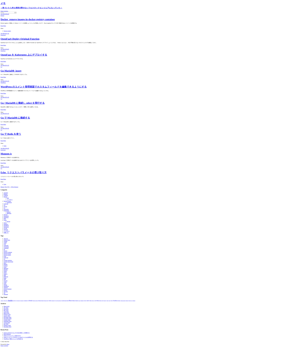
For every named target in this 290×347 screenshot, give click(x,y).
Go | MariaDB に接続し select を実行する (23, 103)
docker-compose (7, 289)
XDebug (6, 287)
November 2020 (7, 318)
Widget (5, 284)
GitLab (5, 206)
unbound (6, 229)
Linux (5, 267)
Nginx (5, 272)
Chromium (6, 246)
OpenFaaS (3, 35)
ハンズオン (10, 199)
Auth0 (5, 242)
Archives (6, 11)
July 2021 (6, 307)
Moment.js (6, 153)
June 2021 (6, 309)
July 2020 (6, 324)
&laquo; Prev (4, 187)
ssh (4, 293)
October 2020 (7, 320)
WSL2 (5, 223)
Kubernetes (6, 210)
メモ (3, 3)
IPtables (5, 264)
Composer (6, 248)
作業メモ (6, 232)
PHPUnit (6, 276)
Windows (6, 224)
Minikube (9, 213)
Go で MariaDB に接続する (15, 117)
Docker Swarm (7, 201)
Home (2, 11)
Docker (2, 15)
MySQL (6, 214)
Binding (5, 194)
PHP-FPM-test (7, 334)
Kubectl (8, 212)
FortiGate (6, 203)
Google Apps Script (8, 261)
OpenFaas (3, 50)
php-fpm (6, 291)
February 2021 (7, 314)
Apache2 (6, 192)
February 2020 (7, 325)
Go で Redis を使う (11, 134)
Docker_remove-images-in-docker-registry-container (28, 19)
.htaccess (6, 238)
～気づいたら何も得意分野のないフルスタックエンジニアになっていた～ (31, 8)
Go (1, 67)
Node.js (5, 274)
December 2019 (7, 326)
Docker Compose (8, 252)
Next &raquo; (15, 187)
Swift (5, 283)
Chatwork (6, 245)
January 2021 (7, 316)
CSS (5, 244)
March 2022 (6, 306)
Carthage (6, 195)
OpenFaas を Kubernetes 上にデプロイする (24, 54)
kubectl (5, 290)
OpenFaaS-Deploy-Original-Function (20, 38)
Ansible (5, 241)
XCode (5, 228)
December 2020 (7, 317)
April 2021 (6, 312)
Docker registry (7, 31)
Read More (3, 25)
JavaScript (3, 150)
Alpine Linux (7, 240)
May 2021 (6, 310)
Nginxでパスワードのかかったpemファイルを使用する (18, 337)
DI (4, 249)
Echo (5, 184)
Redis (5, 146)
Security (6, 280)
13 (11, 187)
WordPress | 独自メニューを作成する (13, 339)
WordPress (3, 82)
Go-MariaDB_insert (11, 70)
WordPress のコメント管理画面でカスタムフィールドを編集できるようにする (44, 86)
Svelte (5, 220)
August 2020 (7, 322)
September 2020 (7, 321)
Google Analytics (8, 260)
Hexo (5, 263)
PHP (8, 198)
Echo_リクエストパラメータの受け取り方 (24, 172)
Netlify (5, 271)
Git (4, 205)
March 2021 (6, 313)
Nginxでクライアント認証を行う (12, 335)
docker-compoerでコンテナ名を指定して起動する (17, 332)
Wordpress (6, 227)
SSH (5, 279)
